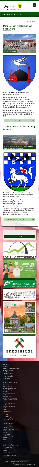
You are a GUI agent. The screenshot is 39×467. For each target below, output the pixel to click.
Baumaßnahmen (8, 376)
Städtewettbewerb (8, 373)
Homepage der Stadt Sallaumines (16, 121)
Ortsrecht (5, 414)
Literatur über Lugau (9, 393)
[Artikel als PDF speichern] (28, 21)
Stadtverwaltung (7, 408)
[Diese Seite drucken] (27, 21)
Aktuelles (6, 364)
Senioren (5, 437)
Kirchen (5, 391)
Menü (34, 5)
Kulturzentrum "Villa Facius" (11, 429)
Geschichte (6, 385)
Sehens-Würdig (7, 389)
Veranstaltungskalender (10, 426)
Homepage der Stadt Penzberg (15, 219)
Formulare (6, 416)
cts (21, 464)
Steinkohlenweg (7, 447)
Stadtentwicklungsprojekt (10, 399)
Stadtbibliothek (7, 431)
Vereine (5, 440)
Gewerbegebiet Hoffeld (9, 455)
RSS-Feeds (6, 378)
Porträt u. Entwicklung (10, 382)
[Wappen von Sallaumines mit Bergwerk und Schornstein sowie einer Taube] (19, 73)
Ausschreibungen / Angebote (11, 375)
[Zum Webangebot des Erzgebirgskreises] (19, 283)
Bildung (5, 432)
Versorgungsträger (8, 418)
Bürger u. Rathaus (9, 404)
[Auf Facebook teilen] (30, 21)
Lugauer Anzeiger (8, 370)
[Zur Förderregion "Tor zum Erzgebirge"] (19, 250)
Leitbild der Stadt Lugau (10, 398)
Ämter (5, 409)
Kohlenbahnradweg (8, 449)
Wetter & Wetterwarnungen (11, 368)
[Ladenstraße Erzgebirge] (19, 269)
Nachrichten (6, 366)
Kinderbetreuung (8, 436)
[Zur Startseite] (13, 7)
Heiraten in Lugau (8, 419)
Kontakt (17, 463)
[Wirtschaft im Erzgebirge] (19, 346)
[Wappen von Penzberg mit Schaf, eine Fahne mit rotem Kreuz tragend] (19, 172)
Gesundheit (6, 434)
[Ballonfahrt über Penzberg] (19, 142)
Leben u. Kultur (8, 423)
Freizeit (5, 427)
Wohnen (5, 439)
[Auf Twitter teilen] (32, 21)
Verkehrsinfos (7, 371)
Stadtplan (6, 394)
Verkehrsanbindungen (9, 388)
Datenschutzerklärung (8, 463)
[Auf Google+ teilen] (34, 21)
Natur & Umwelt (7, 386)
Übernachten (7, 454)
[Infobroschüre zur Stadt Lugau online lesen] (19, 317)
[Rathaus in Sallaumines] (19, 43)
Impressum (25, 461)
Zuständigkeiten (7, 411)
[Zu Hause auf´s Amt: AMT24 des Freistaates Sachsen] (19, 294)
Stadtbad (5, 450)
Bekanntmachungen (9, 406)
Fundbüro (6, 413)
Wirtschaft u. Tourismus (10, 445)
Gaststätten (6, 452)
